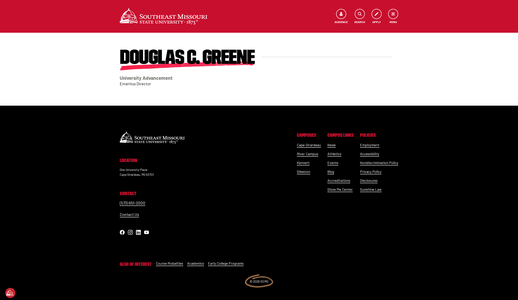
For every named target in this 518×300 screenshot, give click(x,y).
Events (332, 162)
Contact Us (129, 214)
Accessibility (369, 154)
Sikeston (303, 171)
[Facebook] (122, 232)
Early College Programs (226, 263)
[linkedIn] (138, 232)
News (331, 145)
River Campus (307, 154)
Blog (330, 171)
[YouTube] (146, 232)
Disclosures (369, 180)
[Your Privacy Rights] (10, 293)
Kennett (303, 162)
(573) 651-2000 (132, 202)
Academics (195, 263)
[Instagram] (130, 232)
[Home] (163, 16)
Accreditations (338, 180)
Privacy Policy (370, 171)
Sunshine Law (371, 189)
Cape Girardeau (309, 145)
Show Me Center (340, 189)
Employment (369, 145)
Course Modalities (169, 263)
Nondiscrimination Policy (379, 162)
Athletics (334, 154)
